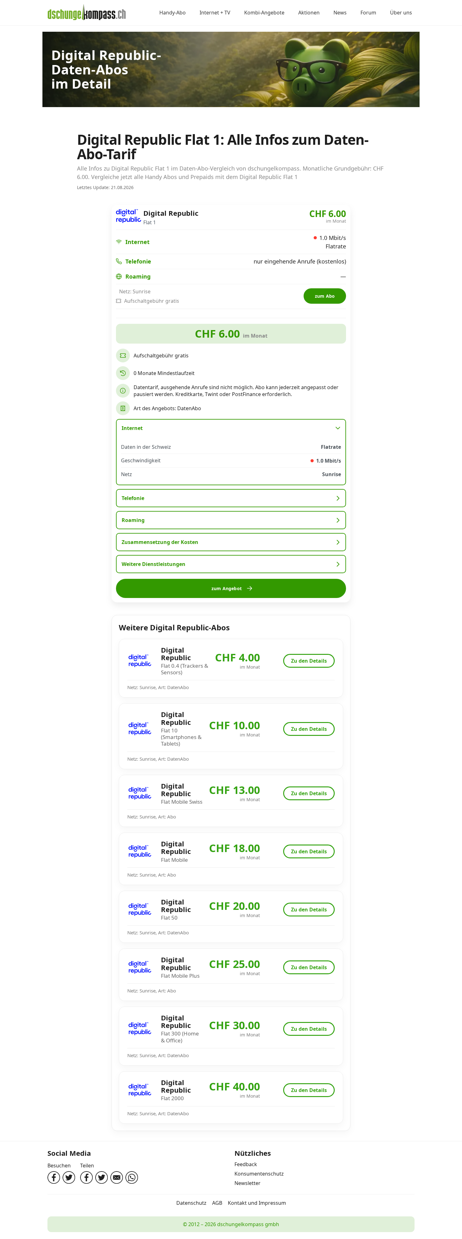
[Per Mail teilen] (116, 1177)
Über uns (401, 12)
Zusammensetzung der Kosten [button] (160, 542)
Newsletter (247, 1183)
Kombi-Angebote (264, 12)
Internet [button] (132, 428)
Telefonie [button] (133, 498)
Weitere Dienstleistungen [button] (153, 564)
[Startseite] (86, 13)
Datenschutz (191, 1202)
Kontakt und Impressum (257, 1202)
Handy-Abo (172, 12)
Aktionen (309, 12)
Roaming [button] (133, 520)
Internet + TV (215, 12)
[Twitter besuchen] (69, 1177)
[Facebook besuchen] (53, 1177)
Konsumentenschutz (259, 1173)
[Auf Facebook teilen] (86, 1177)
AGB (217, 1202)
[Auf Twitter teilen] (101, 1177)
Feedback (245, 1164)
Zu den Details (309, 660)
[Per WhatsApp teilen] (131, 1177)
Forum (368, 12)
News (340, 12)
